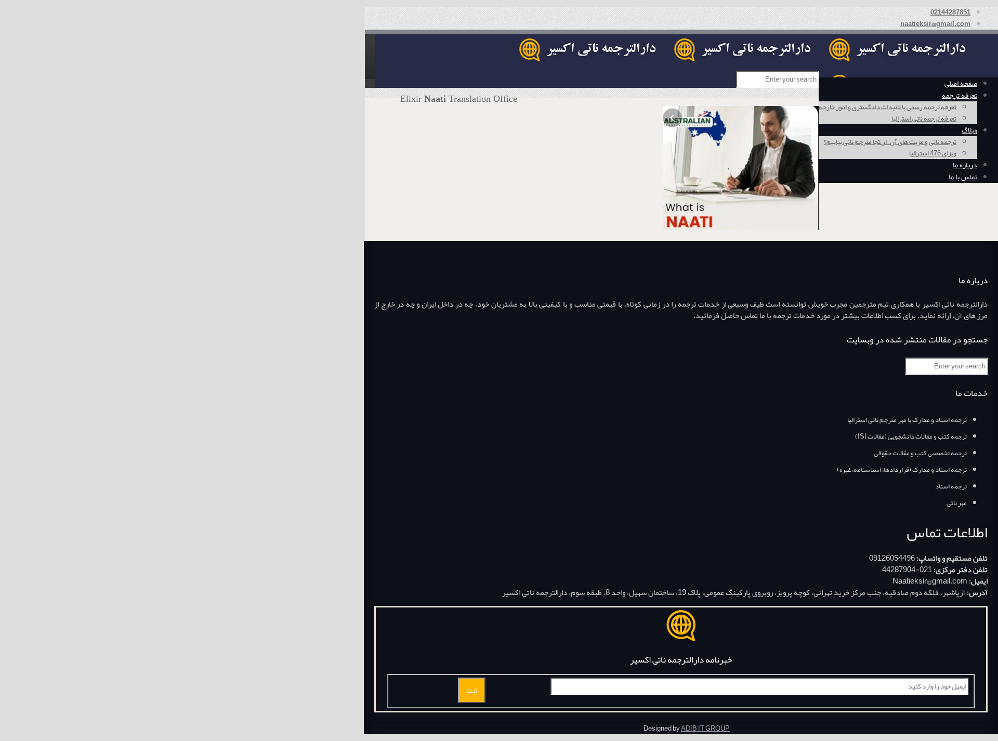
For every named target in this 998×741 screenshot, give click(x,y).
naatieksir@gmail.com (935, 24)
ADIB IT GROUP (705, 728)
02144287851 (950, 12)
